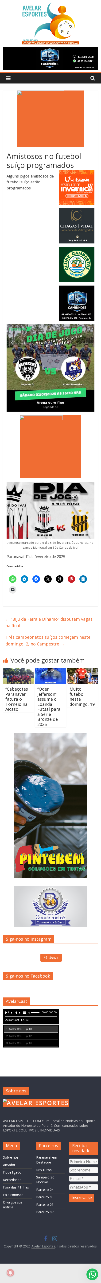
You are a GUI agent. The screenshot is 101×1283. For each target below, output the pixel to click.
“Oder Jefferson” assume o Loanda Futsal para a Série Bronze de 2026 (48, 706)
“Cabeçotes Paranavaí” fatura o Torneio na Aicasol (16, 699)
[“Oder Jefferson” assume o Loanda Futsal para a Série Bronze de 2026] (50, 671)
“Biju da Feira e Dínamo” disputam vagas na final (49, 622)
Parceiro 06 (45, 1204)
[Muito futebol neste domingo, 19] (82, 671)
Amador (9, 1165)
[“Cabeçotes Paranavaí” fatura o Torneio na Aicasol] (18, 671)
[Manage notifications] (10, 1272)
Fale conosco (13, 1194)
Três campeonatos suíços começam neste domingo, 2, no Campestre (47, 640)
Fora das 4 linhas (16, 1187)
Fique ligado (12, 1172)
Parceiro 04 (45, 1189)
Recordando (12, 1180)
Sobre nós (11, 1157)
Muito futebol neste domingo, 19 (82, 696)
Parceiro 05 (45, 1197)
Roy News (44, 1169)
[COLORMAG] (36, 1101)
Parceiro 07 (45, 1212)
